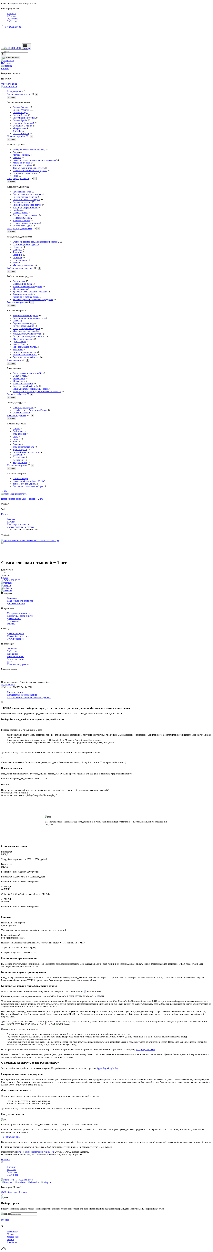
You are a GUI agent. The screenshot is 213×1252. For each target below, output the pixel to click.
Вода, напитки (14, 360)
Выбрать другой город (15, 1192)
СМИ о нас (12, 21)
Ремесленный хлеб (22, 191)
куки (19, 1152)
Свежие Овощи (20, 107)
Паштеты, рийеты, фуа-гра (26, 244)
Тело (15, 441)
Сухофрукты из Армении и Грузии (30, 410)
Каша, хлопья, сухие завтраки (27, 333)
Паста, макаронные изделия (26, 328)
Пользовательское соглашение (22, 695)
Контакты (12, 598)
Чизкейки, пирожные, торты (27, 205)
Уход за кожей (20, 434)
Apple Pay (101, 1068)
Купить (4, 514)
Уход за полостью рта (23, 447)
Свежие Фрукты (21, 110)
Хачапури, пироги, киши (25, 207)
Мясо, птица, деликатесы (19, 228)
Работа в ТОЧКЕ (15, 656)
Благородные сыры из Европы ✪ (29, 149)
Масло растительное (23, 339)
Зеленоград (12, 1231)
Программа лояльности (18, 613)
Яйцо (15, 176)
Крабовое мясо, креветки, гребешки (30, 291)
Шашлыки (18, 247)
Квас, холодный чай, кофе (25, 386)
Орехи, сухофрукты (16, 394)
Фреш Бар (18, 131)
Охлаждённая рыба (22, 284)
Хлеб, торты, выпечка (18, 178)
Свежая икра (19, 281)
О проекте (12, 648)
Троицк (10, 1239)
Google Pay (112, 1068)
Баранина (17, 255)
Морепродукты (20, 289)
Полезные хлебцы (22, 218)
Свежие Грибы (20, 120)
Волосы (16, 439)
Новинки (11, 13)
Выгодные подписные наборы (28, 486)
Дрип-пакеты (19, 341)
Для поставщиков (15, 633)
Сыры (16, 152)
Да (2, 1192)
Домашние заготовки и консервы (29, 318)
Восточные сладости (23, 225)
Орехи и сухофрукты (23, 407)
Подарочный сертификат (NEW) (29, 481)
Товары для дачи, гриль (24, 483)
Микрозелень (19, 128)
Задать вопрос (8, 684)
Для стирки (18, 460)
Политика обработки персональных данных (29, 697)
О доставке (12, 18)
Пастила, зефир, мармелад (26, 215)
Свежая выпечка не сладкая (26, 199)
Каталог (26, 48)
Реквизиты (12, 654)
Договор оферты (15, 692)
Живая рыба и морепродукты (27, 286)
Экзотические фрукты (24, 117)
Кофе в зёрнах (20, 344)
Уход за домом (20, 462)
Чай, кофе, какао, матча (24, 347)
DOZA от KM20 (21, 133)
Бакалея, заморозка (16, 302)
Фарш (16, 262)
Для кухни (18, 454)
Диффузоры (18, 431)
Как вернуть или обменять (20, 601)
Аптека (16, 428)
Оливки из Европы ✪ (23, 123)
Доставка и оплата (16, 603)
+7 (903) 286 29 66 (12, 27)
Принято (5, 1159)
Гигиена (17, 444)
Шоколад (17, 320)
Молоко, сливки (21, 155)
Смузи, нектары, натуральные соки (30, 389)
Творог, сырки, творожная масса (29, 168)
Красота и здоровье (16, 415)
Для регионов (14, 618)
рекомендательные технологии (40, 1152)
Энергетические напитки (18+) (28, 373)
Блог (9, 661)
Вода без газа (19, 376)
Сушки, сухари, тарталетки (26, 223)
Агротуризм (13, 621)
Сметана (17, 157)
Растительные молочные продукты (30, 170)
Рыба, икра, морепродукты (20, 268)
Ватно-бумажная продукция (26, 452)
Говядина (17, 249)
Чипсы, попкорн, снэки (24, 352)
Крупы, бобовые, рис (23, 326)
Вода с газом (19, 378)
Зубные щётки (20, 449)
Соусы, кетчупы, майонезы (26, 357)
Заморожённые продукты (25, 315)
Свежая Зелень (20, 115)
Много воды (19, 381)
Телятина (17, 252)
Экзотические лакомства (25, 354)
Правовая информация (18, 664)
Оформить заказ (9, 84)
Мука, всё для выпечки (24, 331)
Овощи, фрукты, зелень (18, 94)
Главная (11, 519)
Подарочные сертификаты (20, 616)
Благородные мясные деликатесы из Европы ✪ (36, 242)
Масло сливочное (21, 162)
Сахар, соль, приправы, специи (28, 336)
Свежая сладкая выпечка (25, 197)
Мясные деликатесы (23, 265)
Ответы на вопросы (17, 659)
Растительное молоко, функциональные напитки (37, 391)
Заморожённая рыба (23, 294)
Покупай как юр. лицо (18, 636)
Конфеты (17, 210)
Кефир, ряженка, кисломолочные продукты (34, 160)
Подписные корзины (17, 465)
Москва (5, 1219)
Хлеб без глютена (21, 220)
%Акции (11, 16)
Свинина (17, 257)
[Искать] (3, 54)
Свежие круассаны (22, 202)
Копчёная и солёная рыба (25, 297)
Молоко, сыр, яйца (16, 136)
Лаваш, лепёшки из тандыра (27, 194)
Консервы (18, 349)
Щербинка (12, 1242)
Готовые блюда (20, 478)
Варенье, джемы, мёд (23, 323)
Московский (13, 1237)
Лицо (15, 436)
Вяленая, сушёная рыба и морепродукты (33, 299)
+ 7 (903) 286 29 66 (10, 580)
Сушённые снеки (21, 412)
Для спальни (19, 457)
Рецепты (11, 623)
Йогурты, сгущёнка (22, 165)
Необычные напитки (23, 383)
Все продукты (14, 91)
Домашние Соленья (22, 125)
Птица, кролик (20, 260)
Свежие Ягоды (20, 112)
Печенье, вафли (20, 212)
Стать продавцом (15, 639)
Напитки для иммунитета (25, 173)
